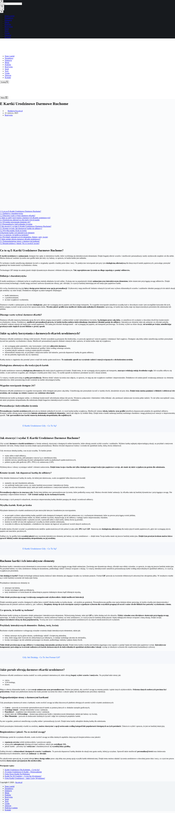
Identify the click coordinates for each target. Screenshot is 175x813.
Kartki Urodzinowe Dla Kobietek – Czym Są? (22, 770)
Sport (7, 69)
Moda (7, 63)
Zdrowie (8, 75)
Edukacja (8, 60)
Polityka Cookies (11, 808)
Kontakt (8, 78)
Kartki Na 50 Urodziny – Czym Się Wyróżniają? (23, 776)
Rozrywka (9, 67)
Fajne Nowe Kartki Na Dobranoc (17, 774)
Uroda (7, 73)
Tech (6, 71)
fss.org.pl (18, 782)
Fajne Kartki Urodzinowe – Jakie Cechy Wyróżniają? (25, 778)
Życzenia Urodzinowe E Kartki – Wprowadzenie (23, 772)
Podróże (8, 65)
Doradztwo (9, 58)
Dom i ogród (9, 56)
